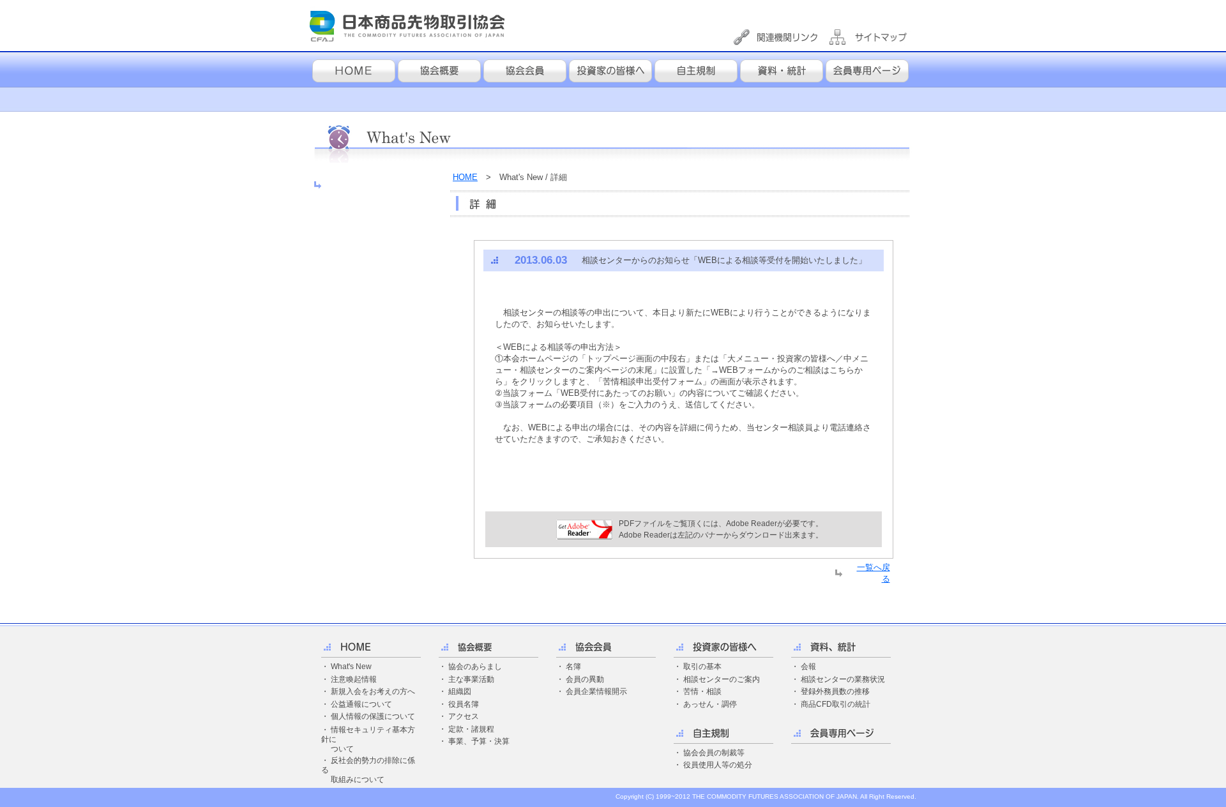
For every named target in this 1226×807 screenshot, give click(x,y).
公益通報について (361, 704)
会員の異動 (585, 679)
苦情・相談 (702, 691)
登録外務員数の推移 (835, 691)
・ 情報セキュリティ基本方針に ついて (368, 739)
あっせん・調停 (710, 704)
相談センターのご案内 (721, 679)
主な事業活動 (471, 679)
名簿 (573, 666)
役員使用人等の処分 (717, 765)
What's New (351, 666)
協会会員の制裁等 (714, 753)
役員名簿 (463, 704)
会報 (808, 666)
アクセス (463, 716)
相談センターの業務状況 (843, 679)
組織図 (459, 691)
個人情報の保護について (373, 716)
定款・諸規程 (471, 729)
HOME (465, 177)
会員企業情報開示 (596, 691)
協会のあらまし (475, 666)
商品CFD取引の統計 (835, 704)
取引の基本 (702, 666)
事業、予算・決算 (479, 741)
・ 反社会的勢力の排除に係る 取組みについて (368, 770)
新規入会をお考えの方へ (373, 691)
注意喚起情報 (354, 679)
